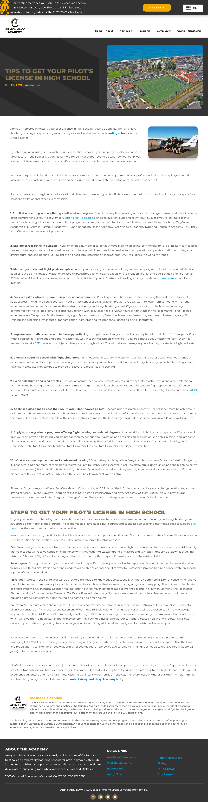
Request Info (115, 768)
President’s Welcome (121, 757)
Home (98, 30)
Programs (144, 30)
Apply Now (114, 774)
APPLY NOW (156, 7)
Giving (181, 30)
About (109, 30)
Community (164, 30)
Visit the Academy (119, 763)
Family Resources (170, 757)
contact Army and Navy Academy (92, 679)
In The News (166, 768)
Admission (126, 30)
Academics (32, 85)
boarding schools (117, 133)
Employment (167, 774)
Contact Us (194, 30)
